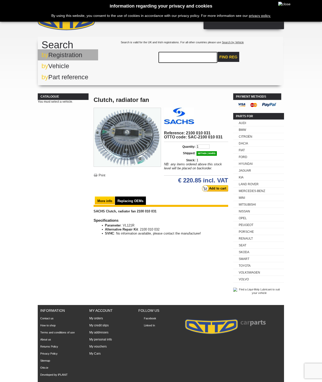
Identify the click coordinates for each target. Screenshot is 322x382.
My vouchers (98, 346)
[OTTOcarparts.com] (90, 22)
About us (45, 339)
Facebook (150, 318)
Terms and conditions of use (57, 332)
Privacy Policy (49, 353)
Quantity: (188, 146)
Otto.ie (44, 367)
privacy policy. (260, 16)
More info (104, 201)
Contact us (47, 318)
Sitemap (45, 360)
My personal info (100, 339)
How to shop (48, 325)
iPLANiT (63, 374)
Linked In (149, 325)
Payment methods (251, 96)
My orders (96, 318)
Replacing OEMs (130, 201)
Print (102, 175)
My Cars (95, 353)
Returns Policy (49, 346)
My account (101, 311)
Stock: (190, 160)
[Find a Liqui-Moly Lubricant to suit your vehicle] (257, 292)
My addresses (98, 332)
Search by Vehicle (233, 42)
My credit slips (99, 325)
